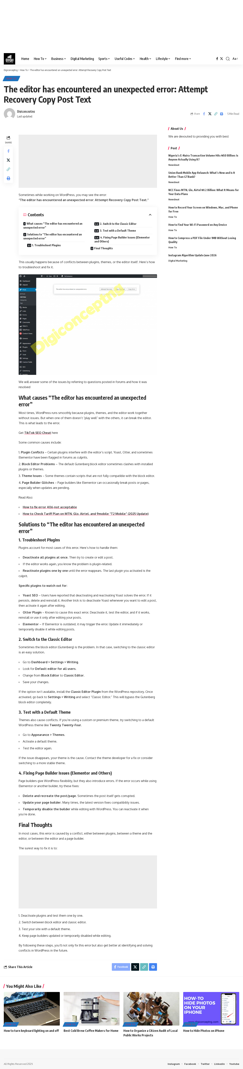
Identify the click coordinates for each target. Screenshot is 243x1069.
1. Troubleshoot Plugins (46, 245)
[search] (228, 59)
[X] (221, 58)
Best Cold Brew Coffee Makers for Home (91, 1031)
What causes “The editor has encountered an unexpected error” (52, 225)
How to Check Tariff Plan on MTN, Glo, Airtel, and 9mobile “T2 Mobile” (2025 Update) (86, 514)
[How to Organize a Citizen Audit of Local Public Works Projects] (151, 1009)
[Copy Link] (215, 114)
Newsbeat (173, 164)
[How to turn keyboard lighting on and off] (32, 1009)
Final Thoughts (103, 248)
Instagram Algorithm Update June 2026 (192, 255)
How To (11, 78)
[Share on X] (209, 114)
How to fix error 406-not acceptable (50, 507)
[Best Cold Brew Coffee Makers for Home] (92, 1009)
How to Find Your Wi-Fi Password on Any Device (197, 224)
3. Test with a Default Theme (118, 230)
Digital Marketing (177, 260)
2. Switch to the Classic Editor (118, 223)
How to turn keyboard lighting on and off (31, 1031)
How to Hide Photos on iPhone (203, 1031)
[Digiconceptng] (9, 59)
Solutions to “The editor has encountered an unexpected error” (52, 236)
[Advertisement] (114, 26)
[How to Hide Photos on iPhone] (211, 1009)
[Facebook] (217, 58)
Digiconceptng (26, 111)
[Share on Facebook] (204, 114)
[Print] (221, 114)
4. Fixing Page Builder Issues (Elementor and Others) (122, 239)
